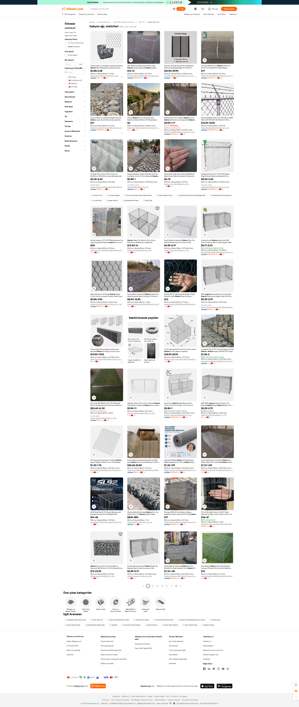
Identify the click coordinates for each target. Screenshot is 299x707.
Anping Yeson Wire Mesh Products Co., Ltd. (106, 304)
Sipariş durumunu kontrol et (213, 650)
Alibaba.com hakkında (75, 636)
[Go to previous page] (143, 586)
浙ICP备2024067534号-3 (209, 703)
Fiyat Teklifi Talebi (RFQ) (143, 648)
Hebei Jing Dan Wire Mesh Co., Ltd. (213, 415)
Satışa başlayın (208, 646)
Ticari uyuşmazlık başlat (177, 650)
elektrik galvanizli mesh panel (221, 195)
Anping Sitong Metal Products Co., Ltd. (104, 76)
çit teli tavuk (97, 200)
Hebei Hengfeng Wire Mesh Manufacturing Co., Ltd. (143, 304)
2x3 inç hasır (216, 620)
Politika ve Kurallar (107, 663)
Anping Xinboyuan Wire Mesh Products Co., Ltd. (143, 76)
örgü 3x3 (114, 625)
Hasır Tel (141, 22)
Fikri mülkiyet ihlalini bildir (178, 659)
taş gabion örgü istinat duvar (76, 620)
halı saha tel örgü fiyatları (132, 625)
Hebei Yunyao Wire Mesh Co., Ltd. (139, 250)
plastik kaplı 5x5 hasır (132, 200)
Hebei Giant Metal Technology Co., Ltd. (215, 187)
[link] (296, 685)
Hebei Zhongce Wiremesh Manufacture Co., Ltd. (217, 76)
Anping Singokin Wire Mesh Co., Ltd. (103, 418)
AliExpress (116, 696)
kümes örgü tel (152, 625)
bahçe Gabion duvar (73, 625)
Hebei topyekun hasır (166, 195)
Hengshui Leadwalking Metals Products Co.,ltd (217, 361)
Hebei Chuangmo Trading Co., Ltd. (176, 250)
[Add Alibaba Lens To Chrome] (98, 686)
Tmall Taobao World (138, 696)
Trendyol (174, 696)
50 (176, 586)
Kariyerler (70, 655)
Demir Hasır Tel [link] (153, 22)
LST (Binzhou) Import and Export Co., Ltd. (179, 76)
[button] (174, 8)
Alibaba (92, 22)
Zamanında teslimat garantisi (111, 650)
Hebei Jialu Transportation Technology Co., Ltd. (143, 128)
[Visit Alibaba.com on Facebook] (204, 668)
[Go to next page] (181, 586)
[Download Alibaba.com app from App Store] (207, 686)
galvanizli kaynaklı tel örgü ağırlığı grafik (192, 195)
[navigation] (75, 304)
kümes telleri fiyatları (171, 625)
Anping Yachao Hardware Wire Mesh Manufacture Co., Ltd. (106, 187)
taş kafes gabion (114, 195)
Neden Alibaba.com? (74, 641)
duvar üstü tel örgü (191, 625)
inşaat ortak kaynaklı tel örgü (119, 620)
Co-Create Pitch (72, 646)
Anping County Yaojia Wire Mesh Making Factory (106, 250)
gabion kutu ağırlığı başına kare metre (192, 620)
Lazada (149, 696)
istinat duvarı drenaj (142, 620)
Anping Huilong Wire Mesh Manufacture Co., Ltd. (217, 252)
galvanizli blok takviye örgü (96, 625)
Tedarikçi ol (207, 641)
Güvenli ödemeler (107, 641)
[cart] (203, 9)
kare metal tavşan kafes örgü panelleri (139, 195)
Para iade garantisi (107, 646)
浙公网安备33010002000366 (188, 703)
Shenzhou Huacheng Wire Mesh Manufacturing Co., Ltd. (217, 524)
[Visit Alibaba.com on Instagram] (218, 668)
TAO (167, 696)
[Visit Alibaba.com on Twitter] (213, 668)
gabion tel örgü (209, 625)
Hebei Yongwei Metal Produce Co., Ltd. (215, 128)
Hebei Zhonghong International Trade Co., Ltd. (217, 470)
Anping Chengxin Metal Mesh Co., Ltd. (141, 413)
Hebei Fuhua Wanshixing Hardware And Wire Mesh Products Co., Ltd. (143, 470)
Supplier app (146, 686)
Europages (183, 696)
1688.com (125, 696)
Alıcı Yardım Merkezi (176, 641)
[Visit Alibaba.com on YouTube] (223, 668)
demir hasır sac (98, 620)
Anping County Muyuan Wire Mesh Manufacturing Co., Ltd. (217, 307)
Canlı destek (173, 646)
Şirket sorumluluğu (73, 650)
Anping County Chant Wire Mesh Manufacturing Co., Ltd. (180, 359)
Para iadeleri (173, 655)
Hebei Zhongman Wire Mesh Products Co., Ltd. (106, 359)
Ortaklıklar (206, 659)
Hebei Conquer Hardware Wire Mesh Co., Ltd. (180, 470)
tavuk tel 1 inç (97, 195)
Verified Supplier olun (210, 655)
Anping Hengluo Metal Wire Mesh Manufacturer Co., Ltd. (180, 304)
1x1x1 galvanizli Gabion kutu (164, 620)
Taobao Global (159, 696)
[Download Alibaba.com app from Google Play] (224, 686)
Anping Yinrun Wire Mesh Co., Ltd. (176, 184)
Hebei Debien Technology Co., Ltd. (139, 522)
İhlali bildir (172, 663)
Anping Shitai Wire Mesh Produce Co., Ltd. (179, 132)
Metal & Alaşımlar (104, 22)
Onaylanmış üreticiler (142, 644)
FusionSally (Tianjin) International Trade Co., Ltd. (106, 522)
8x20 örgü (148, 200)
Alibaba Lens (79, 686)
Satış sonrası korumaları (109, 655)
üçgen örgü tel (113, 200)
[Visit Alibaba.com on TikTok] (227, 668)
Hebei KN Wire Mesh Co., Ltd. (137, 187)
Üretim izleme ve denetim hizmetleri (114, 659)
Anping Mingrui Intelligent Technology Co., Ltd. (106, 470)
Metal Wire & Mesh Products (124, 22)
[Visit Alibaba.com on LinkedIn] (209, 668)
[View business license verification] (170, 703)
